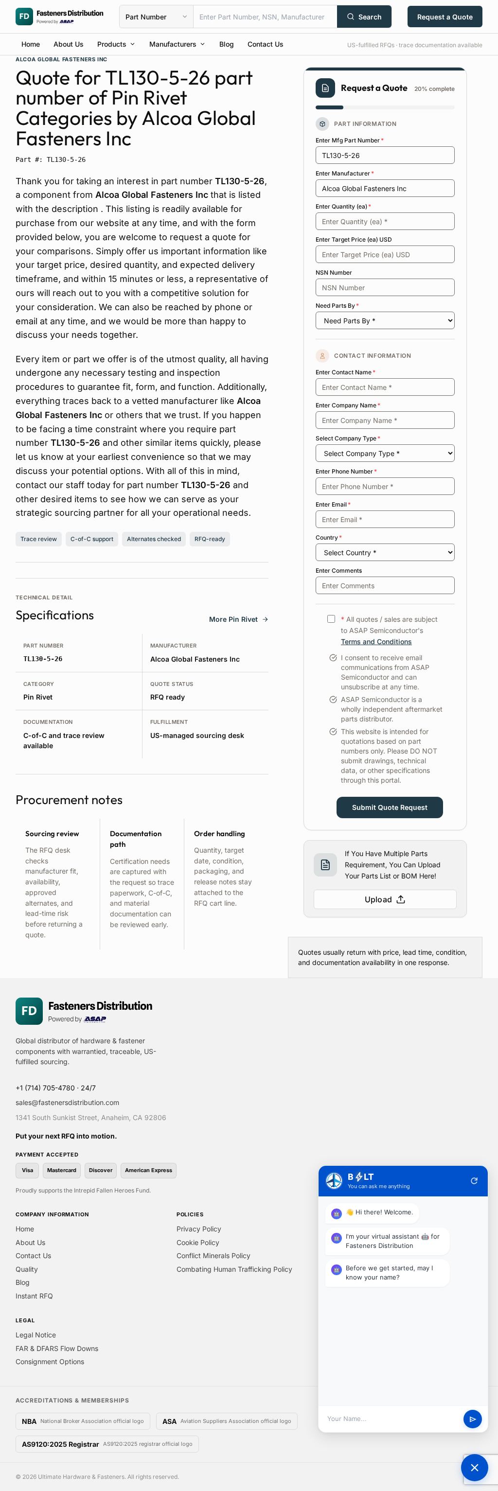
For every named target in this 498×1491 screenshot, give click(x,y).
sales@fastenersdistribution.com (67, 1102)
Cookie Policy (198, 1242)
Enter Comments (339, 570)
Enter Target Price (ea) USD (354, 239)
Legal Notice (36, 1335)
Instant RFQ (34, 1296)
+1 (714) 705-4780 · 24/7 (56, 1088)
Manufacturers (172, 44)
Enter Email (333, 504)
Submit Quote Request (389, 807)
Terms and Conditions (376, 641)
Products (111, 44)
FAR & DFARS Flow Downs (57, 1348)
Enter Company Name (348, 405)
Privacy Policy (199, 1229)
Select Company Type (348, 438)
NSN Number (334, 272)
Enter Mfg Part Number (350, 140)
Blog (226, 44)
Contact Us (266, 44)
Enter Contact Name (345, 372)
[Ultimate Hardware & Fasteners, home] (60, 16)
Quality (27, 1269)
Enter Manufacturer (345, 173)
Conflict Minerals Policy (213, 1255)
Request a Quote (445, 17)
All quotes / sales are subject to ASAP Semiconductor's (389, 630)
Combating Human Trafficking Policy (234, 1269)
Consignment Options (50, 1361)
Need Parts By (337, 305)
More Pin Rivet (233, 619)
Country (329, 537)
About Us (68, 44)
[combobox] (265, 16)
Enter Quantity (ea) (343, 206)
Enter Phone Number (346, 471)
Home (30, 44)
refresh (474, 1181)
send (473, 1419)
